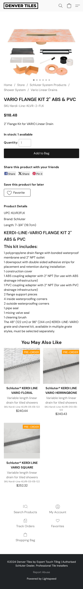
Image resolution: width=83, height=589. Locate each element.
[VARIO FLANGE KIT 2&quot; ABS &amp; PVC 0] (41, 52)
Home (8, 85)
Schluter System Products (48, 85)
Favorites (57, 526)
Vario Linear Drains (44, 90)
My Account (57, 512)
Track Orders (25, 526)
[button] (22, 6)
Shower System (15, 90)
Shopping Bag (25, 540)
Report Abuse (41, 572)
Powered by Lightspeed (41, 578)
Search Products (25, 512)
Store (21, 85)
